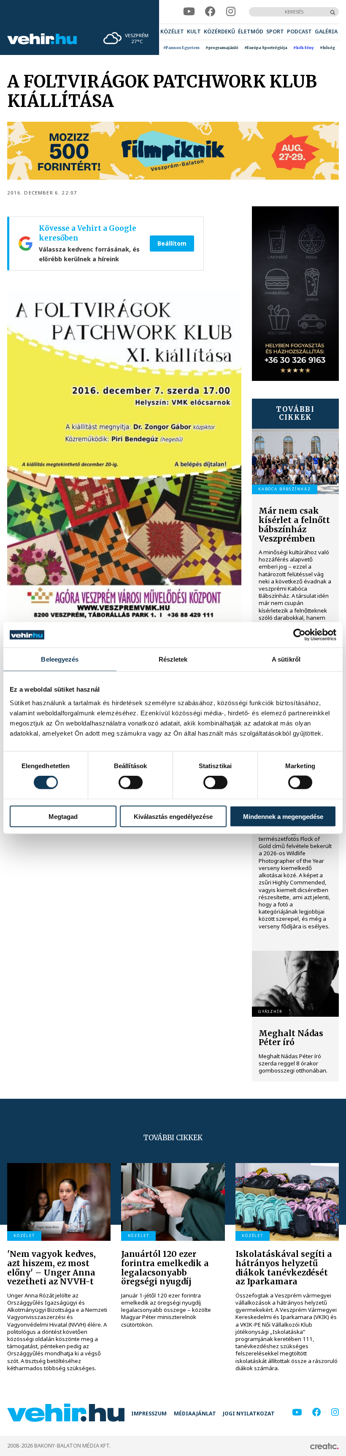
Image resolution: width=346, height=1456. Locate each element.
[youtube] (189, 11)
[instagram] (230, 11)
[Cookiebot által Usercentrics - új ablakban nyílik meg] (299, 635)
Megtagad (63, 816)
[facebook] (210, 11)
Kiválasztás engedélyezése (173, 816)
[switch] (131, 782)
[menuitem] (172, 32)
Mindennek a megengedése (283, 816)
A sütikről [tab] (286, 659)
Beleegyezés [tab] (59, 659)
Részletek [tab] (173, 659)
